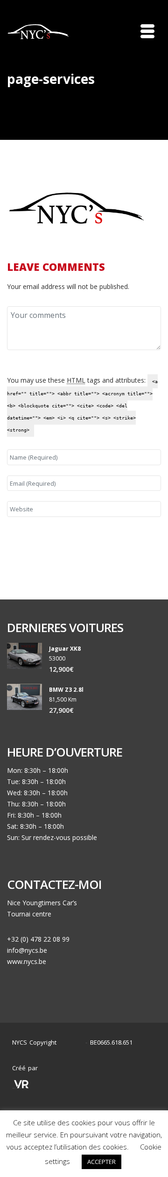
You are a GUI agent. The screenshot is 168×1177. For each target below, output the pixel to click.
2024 (73, 1042)
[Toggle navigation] (147, 31)
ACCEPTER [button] (101, 1161)
